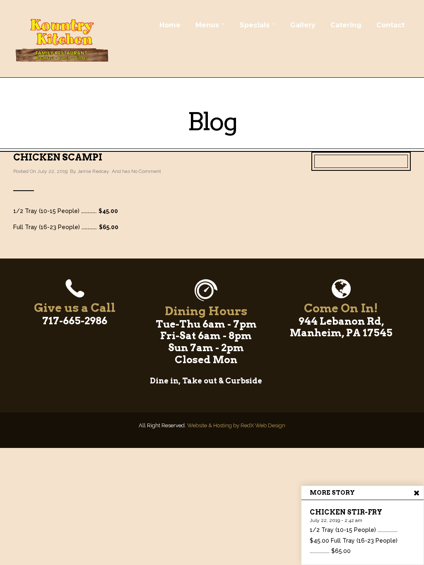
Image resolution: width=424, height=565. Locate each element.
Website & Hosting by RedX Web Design (236, 425)
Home (170, 25)
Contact (390, 25)
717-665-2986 (74, 321)
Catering (345, 25)
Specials (255, 25)
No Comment (146, 171)
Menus (207, 25)
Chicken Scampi (57, 157)
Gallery (303, 25)
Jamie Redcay (93, 171)
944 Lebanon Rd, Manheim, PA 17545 (341, 327)
